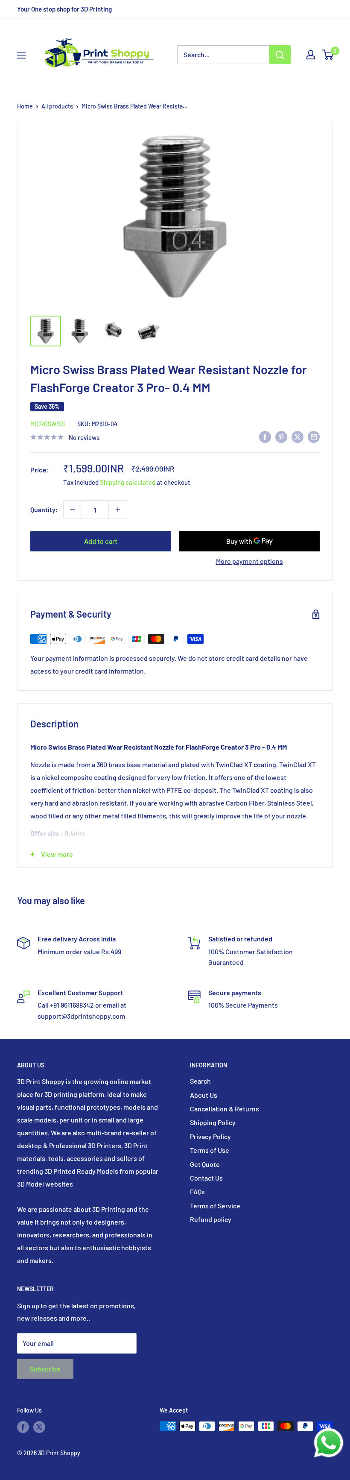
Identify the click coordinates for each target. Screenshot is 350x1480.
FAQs (197, 1191)
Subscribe (45, 1369)
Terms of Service (215, 1206)
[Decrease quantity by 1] (73, 510)
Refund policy (210, 1219)
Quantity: (44, 509)
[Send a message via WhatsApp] (329, 1443)
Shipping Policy (213, 1122)
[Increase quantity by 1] (118, 510)
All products (57, 106)
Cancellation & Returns (224, 1109)
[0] (328, 55)
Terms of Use (209, 1150)
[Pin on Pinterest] (281, 436)
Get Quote (205, 1164)
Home (25, 106)
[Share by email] (314, 436)
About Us (203, 1095)
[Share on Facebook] (265, 436)
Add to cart (100, 541)
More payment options (249, 561)
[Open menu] (21, 55)
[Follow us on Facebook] (23, 1427)
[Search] (280, 54)
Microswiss (47, 424)
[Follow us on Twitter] (39, 1427)
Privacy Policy (210, 1136)
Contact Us (206, 1178)
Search (200, 1081)
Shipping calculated (127, 482)
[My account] (310, 54)
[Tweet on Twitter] (297, 436)
